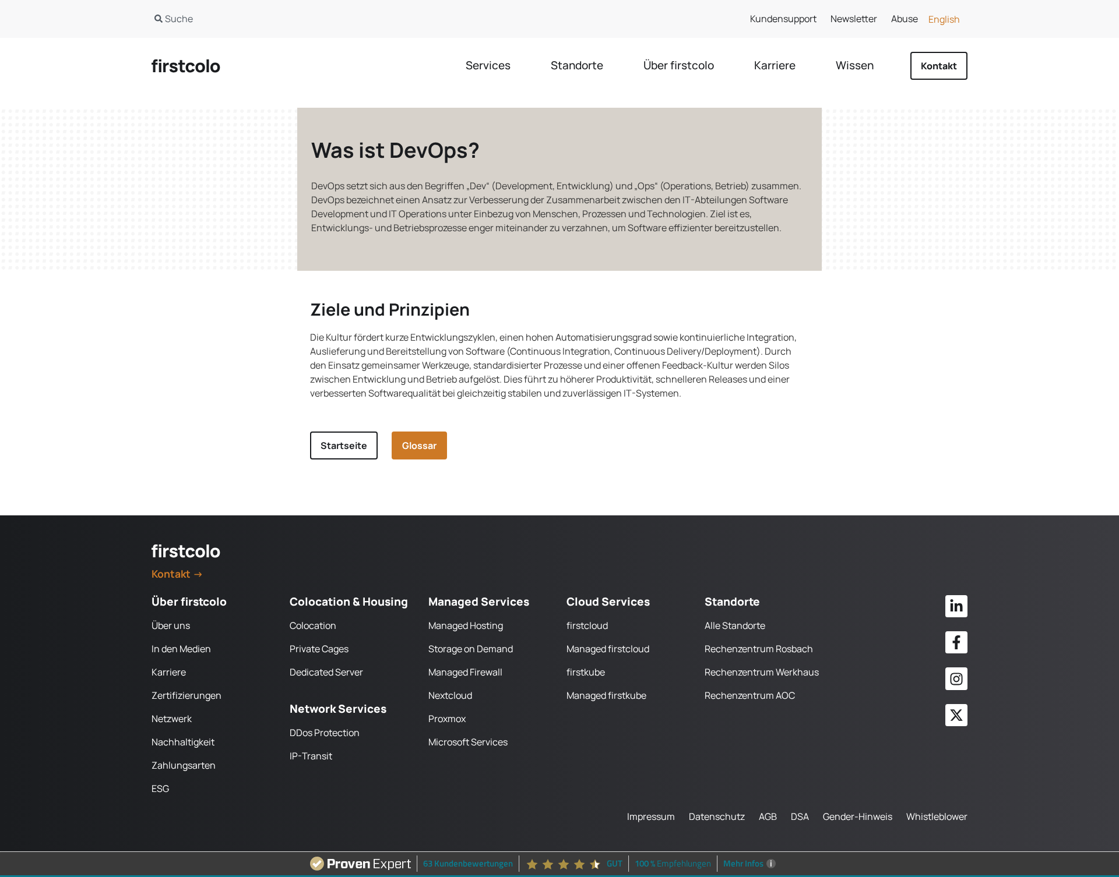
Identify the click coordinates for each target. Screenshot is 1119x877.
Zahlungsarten (184, 765)
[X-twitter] (956, 715)
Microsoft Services (468, 741)
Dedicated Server (326, 672)
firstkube (585, 672)
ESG (160, 788)
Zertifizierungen (186, 695)
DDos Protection (325, 732)
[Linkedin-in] (956, 606)
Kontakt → (177, 574)
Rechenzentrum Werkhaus (762, 672)
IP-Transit (311, 755)
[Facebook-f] (956, 642)
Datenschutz (717, 816)
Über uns (171, 625)
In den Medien (181, 648)
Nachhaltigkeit (183, 741)
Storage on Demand (470, 648)
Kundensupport (783, 18)
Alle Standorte (735, 625)
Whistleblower (936, 816)
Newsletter (854, 18)
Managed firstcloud (607, 648)
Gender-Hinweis (857, 816)
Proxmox (447, 718)
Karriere (169, 672)
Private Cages (319, 648)
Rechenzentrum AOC (750, 695)
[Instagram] (956, 678)
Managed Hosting (465, 625)
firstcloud (587, 625)
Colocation (313, 625)
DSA (800, 816)
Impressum (651, 816)
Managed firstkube (606, 695)
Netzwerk (172, 718)
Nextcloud (450, 695)
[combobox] (343, 18)
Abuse (904, 18)
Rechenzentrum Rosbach (759, 648)
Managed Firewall (465, 672)
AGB (768, 816)
